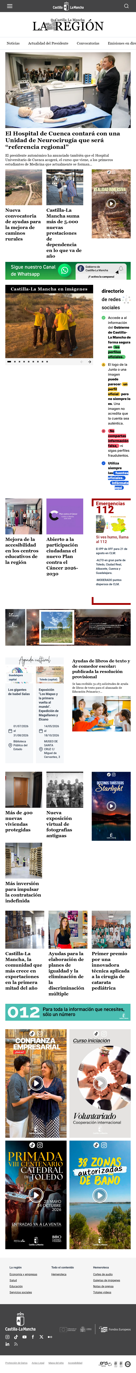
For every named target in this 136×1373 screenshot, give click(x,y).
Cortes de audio (103, 1274)
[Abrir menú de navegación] (9, 6)
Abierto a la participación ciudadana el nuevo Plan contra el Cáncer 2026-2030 (62, 556)
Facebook (33, 1337)
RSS (16, 1344)
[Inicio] (32, 1321)
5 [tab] (28, 361)
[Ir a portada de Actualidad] (68, 26)
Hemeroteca (58, 1274)
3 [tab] (19, 361)
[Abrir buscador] (126, 6)
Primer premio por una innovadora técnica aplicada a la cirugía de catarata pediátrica (110, 971)
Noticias (13, 43)
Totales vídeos (102, 1292)
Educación (16, 1286)
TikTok (16, 1337)
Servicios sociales (21, 1292)
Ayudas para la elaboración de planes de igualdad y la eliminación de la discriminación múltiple (66, 974)
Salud (13, 1280)
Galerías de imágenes (106, 1280)
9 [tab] (47, 361)
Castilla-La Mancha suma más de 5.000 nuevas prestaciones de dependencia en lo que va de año (64, 233)
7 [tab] (38, 361)
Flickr (50, 1337)
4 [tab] (24, 361)
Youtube (24, 1337)
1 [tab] (9, 361)
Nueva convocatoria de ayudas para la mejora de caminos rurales (23, 224)
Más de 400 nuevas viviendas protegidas (19, 821)
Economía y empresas (23, 1274)
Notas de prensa (103, 1286)
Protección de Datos (16, 1363)
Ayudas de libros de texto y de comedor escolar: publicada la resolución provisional (101, 669)
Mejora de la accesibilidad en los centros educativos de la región (21, 551)
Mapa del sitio (56, 1363)
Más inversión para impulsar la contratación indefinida (23, 892)
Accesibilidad (75, 1363)
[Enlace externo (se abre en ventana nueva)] (111, 203)
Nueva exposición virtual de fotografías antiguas (59, 824)
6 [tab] (33, 361)
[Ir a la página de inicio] (68, 6)
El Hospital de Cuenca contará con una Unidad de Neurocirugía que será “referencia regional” (62, 140)
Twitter (41, 1337)
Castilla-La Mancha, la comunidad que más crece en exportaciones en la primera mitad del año (23, 971)
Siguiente (89, 362)
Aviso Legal (38, 1363)
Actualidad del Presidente (48, 43)
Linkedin (7, 1344)
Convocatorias (88, 43)
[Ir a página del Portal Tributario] (68, 627)
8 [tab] (42, 361)
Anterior (82, 362)
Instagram (7, 1337)
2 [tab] (15, 361)
